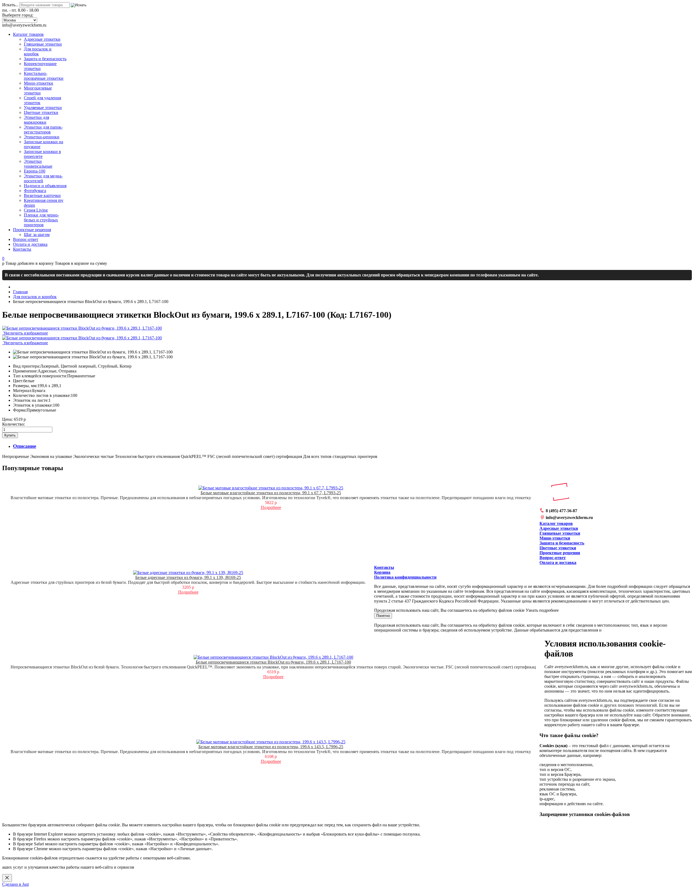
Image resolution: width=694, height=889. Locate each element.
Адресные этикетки (558, 528)
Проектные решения (559, 552)
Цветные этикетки (557, 548)
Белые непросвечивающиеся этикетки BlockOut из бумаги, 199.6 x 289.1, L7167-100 (273, 662)
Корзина (382, 572)
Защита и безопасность (561, 543)
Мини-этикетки (554, 538)
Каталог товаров (556, 523)
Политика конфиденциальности (405, 577)
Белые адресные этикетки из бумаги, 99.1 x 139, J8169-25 (188, 577)
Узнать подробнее (542, 610)
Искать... (10, 4)
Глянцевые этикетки (559, 533)
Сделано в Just (15, 884)
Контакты (384, 567)
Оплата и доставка (557, 562)
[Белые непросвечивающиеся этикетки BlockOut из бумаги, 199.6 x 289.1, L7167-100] (93, 352)
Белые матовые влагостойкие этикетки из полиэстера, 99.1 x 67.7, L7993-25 (271, 492)
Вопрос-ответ (552, 557)
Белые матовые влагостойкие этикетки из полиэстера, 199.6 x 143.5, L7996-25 (270, 746)
